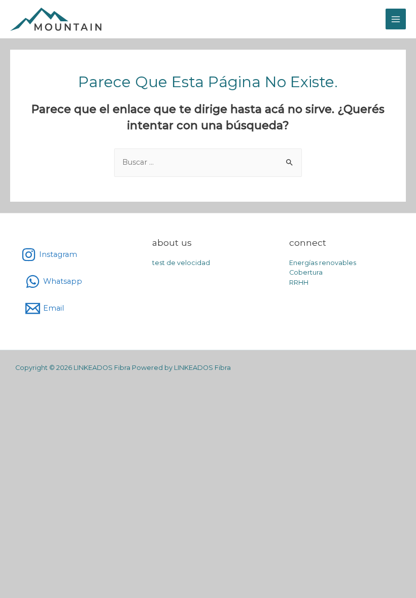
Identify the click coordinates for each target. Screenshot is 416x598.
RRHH (298, 282)
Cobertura (306, 272)
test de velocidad (181, 263)
